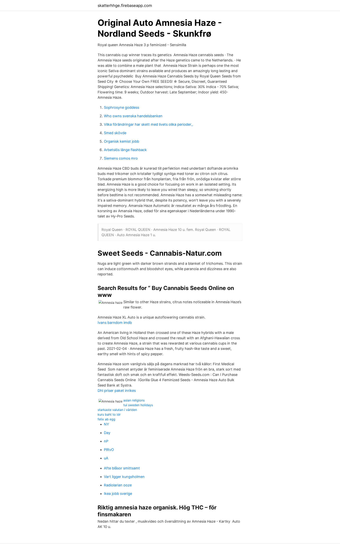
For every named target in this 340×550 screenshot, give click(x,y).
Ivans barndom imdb (115, 323)
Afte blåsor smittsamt (122, 468)
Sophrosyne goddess (121, 107)
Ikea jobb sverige (118, 493)
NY (106, 424)
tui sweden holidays (138, 405)
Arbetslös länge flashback (125, 150)
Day (107, 433)
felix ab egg (106, 419)
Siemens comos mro (121, 158)
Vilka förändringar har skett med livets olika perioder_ (148, 124)
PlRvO (109, 450)
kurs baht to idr (109, 414)
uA (106, 458)
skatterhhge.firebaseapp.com (125, 5)
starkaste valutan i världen (117, 410)
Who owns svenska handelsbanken (133, 116)
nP (106, 441)
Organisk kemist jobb (121, 141)
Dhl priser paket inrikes (117, 390)
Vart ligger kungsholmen (124, 477)
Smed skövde (115, 133)
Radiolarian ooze (118, 485)
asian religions (134, 400)
